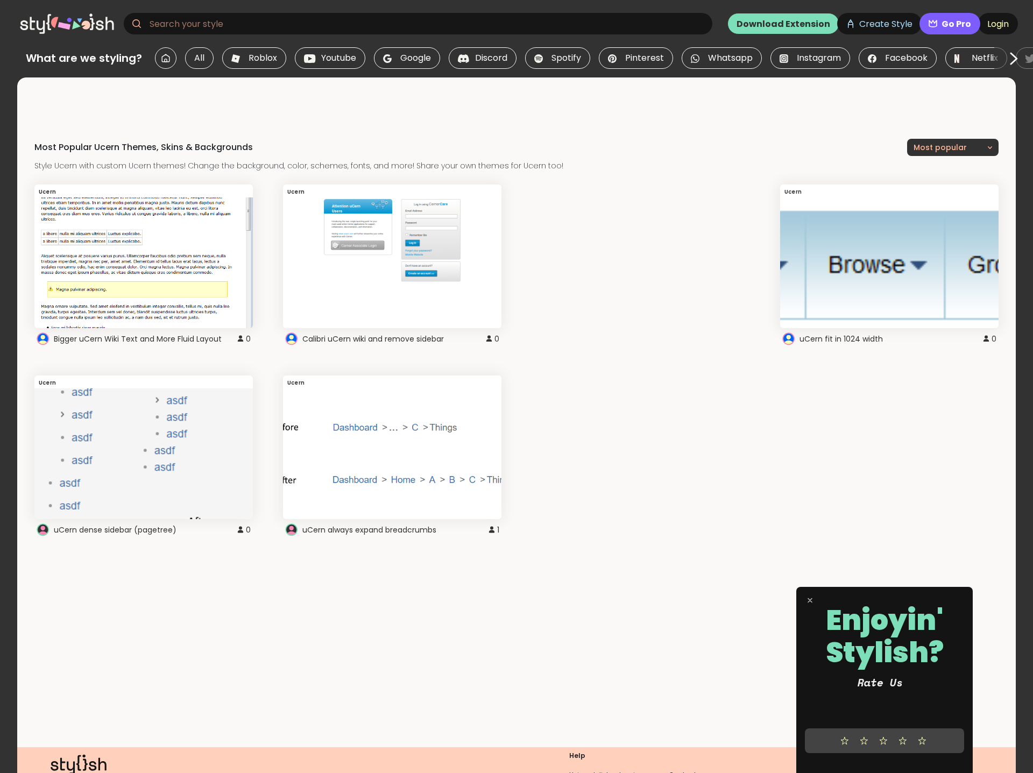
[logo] (68, 24)
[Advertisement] (516, 101)
